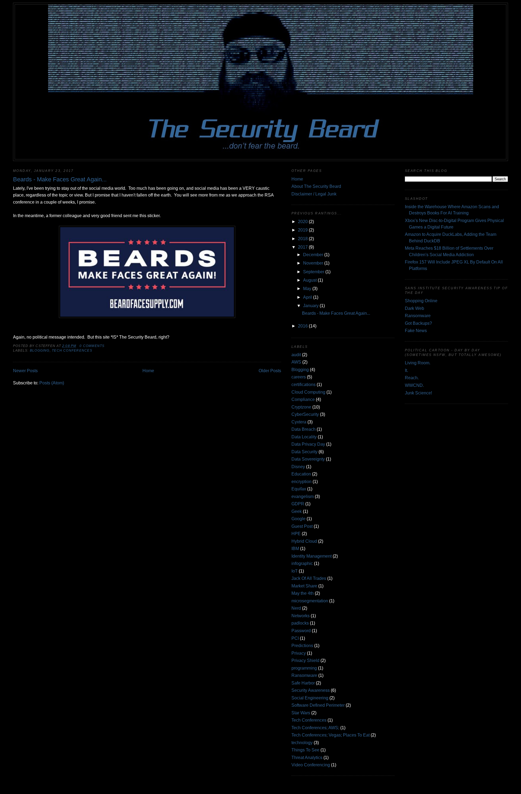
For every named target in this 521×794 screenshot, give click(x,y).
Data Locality (304, 437)
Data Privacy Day (308, 444)
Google (298, 518)
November (313, 263)
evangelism (302, 496)
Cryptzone (301, 407)
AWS (296, 362)
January (311, 305)
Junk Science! (418, 393)
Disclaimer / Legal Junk (313, 194)
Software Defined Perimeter (318, 705)
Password (301, 630)
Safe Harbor (303, 683)
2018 (303, 238)
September (313, 271)
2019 (303, 230)
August (310, 280)
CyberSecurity (305, 414)
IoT (294, 571)
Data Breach (303, 429)
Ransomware (304, 675)
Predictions (302, 645)
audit (296, 354)
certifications (303, 384)
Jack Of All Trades (308, 578)
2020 (303, 221)
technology (302, 742)
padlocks (300, 623)
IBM (295, 548)
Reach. (412, 377)
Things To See (305, 750)
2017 (303, 247)
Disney (298, 466)
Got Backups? (418, 323)
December (313, 254)
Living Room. (417, 363)
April (307, 297)
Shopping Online (421, 300)
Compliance (303, 399)
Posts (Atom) (51, 383)
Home (148, 370)
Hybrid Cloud (304, 541)
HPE (296, 533)
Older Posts (270, 370)
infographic (302, 563)
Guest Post (302, 526)
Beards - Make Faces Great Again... (60, 179)
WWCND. (414, 385)
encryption (301, 481)
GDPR (297, 504)
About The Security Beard (316, 186)
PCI (295, 638)
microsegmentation (309, 601)
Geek (296, 511)
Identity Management (311, 556)
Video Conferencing (310, 765)
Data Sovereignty (308, 459)
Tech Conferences (72, 350)
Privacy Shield (305, 660)
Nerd (296, 608)
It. (406, 370)
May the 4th (302, 593)
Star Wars (300, 713)
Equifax (298, 489)
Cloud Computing (308, 392)
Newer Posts (25, 370)
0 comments (92, 346)
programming (304, 668)
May (307, 288)
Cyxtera (298, 422)
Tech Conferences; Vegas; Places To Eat (330, 735)
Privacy (298, 653)
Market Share (304, 586)
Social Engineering (309, 698)
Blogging (40, 350)
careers (298, 377)
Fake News (416, 330)
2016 (303, 326)
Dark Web (414, 308)
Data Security (304, 451)
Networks (300, 615)
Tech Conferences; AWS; (315, 727)
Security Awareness (310, 690)
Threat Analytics (306, 757)
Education (301, 474)
